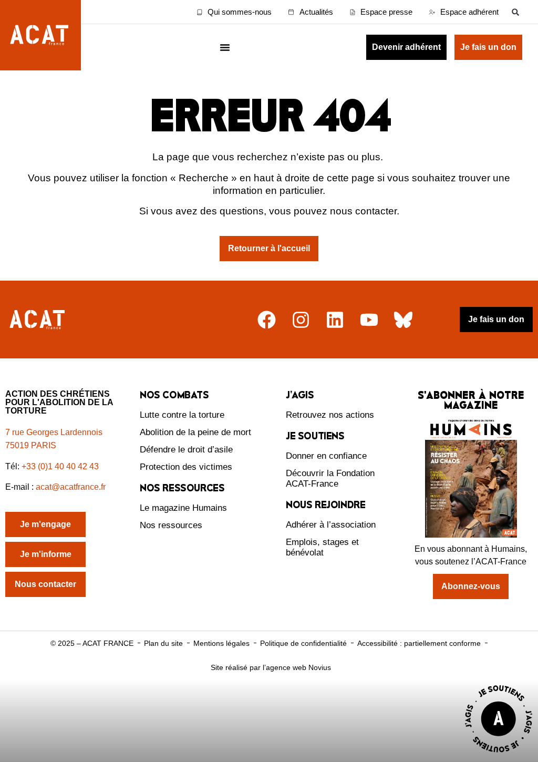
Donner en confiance (326, 456)
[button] (515, 11)
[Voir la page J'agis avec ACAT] (498, 754)
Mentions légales (221, 643)
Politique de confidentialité (303, 643)
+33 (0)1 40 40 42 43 (60, 466)
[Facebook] (266, 320)
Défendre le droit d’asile (186, 450)
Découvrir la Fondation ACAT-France (330, 478)
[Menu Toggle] (225, 47)
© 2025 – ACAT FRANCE (91, 643)
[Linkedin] (335, 320)
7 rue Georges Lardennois (53, 432)
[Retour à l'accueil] (38, 320)
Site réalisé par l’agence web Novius (271, 667)
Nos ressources (171, 525)
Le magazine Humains (183, 508)
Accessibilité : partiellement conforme (419, 643)
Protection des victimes (186, 467)
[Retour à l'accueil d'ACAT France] (40, 35)
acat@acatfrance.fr (72, 486)
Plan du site (163, 643)
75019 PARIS (30, 445)
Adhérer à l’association (331, 525)
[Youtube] (369, 320)
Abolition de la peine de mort (195, 432)
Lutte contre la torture (182, 415)
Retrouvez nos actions (330, 415)
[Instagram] (301, 320)
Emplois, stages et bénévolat (322, 547)
